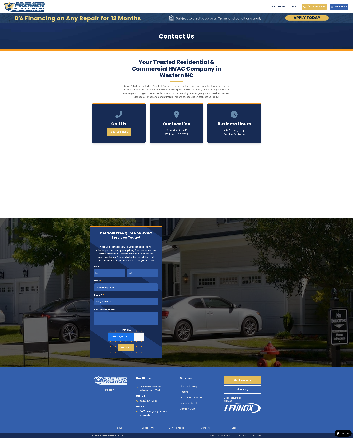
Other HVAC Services (191, 397)
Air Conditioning (188, 386)
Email (97, 281)
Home (119, 427)
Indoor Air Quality (189, 403)
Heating (184, 391)
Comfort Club (187, 408)
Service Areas (176, 427)
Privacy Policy (256, 435)
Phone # (99, 295)
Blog (234, 427)
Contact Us (147, 427)
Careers (205, 427)
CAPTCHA (126, 330)
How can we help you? (105, 309)
